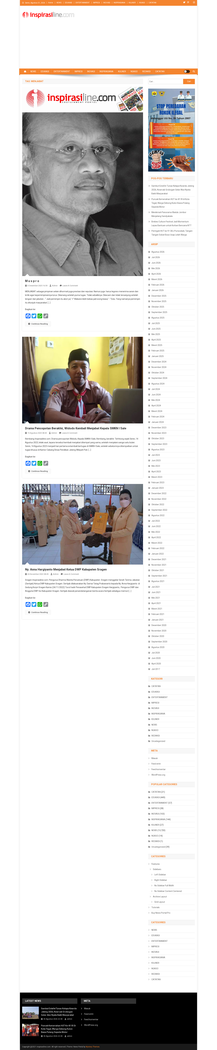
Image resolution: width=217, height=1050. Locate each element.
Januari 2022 (157, 554)
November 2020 (158, 631)
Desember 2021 (158, 559)
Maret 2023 (156, 477)
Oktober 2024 (157, 372)
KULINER (132, 3)
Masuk (154, 758)
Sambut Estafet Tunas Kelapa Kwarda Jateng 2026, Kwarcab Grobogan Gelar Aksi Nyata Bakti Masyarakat (172, 190)
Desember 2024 (158, 362)
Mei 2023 (155, 466)
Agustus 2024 (157, 384)
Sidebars (157, 869)
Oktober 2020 (157, 636)
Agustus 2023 (157, 449)
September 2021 (159, 576)
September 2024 (159, 378)
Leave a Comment (70, 285)
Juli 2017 (155, 669)
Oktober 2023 (157, 438)
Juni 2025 (156, 329)
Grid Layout (159, 902)
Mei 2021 (155, 598)
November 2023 (158, 433)
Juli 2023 (155, 455)
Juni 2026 (156, 263)
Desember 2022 (158, 493)
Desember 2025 (158, 296)
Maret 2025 (156, 345)
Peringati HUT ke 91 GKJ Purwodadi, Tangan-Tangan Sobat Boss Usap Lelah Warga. (172, 233)
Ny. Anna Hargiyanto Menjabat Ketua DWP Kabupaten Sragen (66, 569)
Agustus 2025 (157, 318)
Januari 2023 (157, 488)
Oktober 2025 (157, 307)
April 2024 (156, 405)
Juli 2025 (155, 323)
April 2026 (156, 274)
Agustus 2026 (157, 252)
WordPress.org (158, 775)
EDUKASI (68, 3)
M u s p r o (32, 281)
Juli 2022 (155, 521)
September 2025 (159, 312)
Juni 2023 (156, 460)
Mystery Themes (92, 1047)
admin (55, 285)
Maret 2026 (156, 279)
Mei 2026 (155, 268)
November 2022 (158, 499)
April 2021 (156, 603)
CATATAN (152, 3)
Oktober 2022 (157, 504)
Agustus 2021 (157, 581)
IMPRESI (96, 3)
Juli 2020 (155, 653)
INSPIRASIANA (119, 3)
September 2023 (159, 444)
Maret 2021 (156, 609)
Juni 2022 (156, 526)
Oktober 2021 (157, 570)
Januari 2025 (157, 356)
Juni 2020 (156, 658)
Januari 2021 (157, 620)
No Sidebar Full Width (164, 885)
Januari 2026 (157, 290)
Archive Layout (160, 896)
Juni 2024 (156, 394)
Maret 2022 (156, 543)
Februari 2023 (157, 482)
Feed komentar (158, 769)
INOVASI (106, 3)
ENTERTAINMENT (83, 3)
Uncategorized (158, 741)
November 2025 (158, 301)
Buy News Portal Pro (160, 913)
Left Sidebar (160, 874)
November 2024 (158, 367)
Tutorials (155, 907)
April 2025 (156, 340)
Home (50, 3)
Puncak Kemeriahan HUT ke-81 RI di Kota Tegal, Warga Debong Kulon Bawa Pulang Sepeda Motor (170, 203)
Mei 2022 (155, 532)
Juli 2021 (155, 587)
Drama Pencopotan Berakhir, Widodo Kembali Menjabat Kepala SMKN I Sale (75, 428)
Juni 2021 (156, 592)
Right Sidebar (160, 880)
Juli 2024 (155, 389)
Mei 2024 (155, 400)
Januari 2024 (157, 422)
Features (155, 864)
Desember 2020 (158, 625)
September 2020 (159, 641)
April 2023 (156, 471)
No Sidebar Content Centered (168, 891)
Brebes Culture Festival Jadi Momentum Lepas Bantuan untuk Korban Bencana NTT (171, 223)
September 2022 (159, 510)
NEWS (59, 3)
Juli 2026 (155, 257)
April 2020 (156, 663)
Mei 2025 (155, 334)
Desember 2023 (158, 427)
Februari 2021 (157, 614)
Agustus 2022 (157, 515)
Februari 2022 (157, 548)
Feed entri (156, 764)
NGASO (142, 3)
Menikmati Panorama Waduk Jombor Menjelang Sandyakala (168, 214)
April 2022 (156, 537)
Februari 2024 (157, 416)
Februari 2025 (157, 350)
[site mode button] (187, 71)
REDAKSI (146, 71)
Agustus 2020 (157, 647)
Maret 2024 (156, 411)
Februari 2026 (157, 285)
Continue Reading (39, 324)
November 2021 (158, 565)
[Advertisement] (108, 46)
